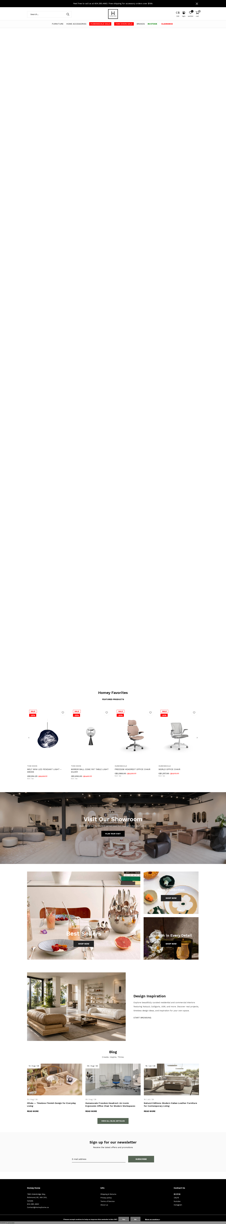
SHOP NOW (189, 634)
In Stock (152, 24)
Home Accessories (76, 24)
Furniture (57, 24)
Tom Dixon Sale (123, 24)
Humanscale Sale (100, 24)
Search (68, 14)
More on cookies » (152, 1219)
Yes (123, 1219)
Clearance (167, 24)
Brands (141, 24)
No (135, 1219)
